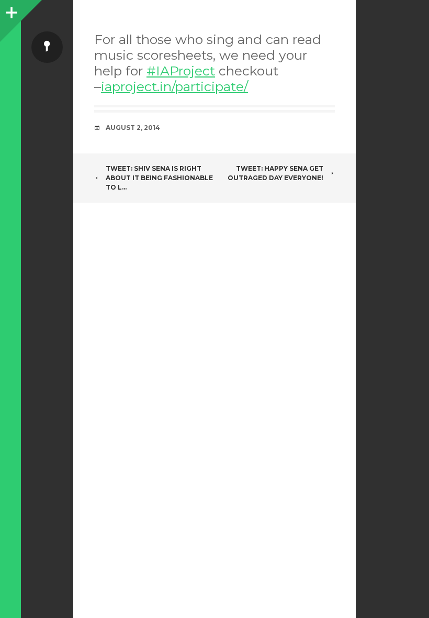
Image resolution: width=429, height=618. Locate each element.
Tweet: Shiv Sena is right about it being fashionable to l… (159, 177)
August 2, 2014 (133, 127)
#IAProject (180, 71)
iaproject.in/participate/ (174, 86)
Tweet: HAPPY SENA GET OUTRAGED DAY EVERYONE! (275, 173)
